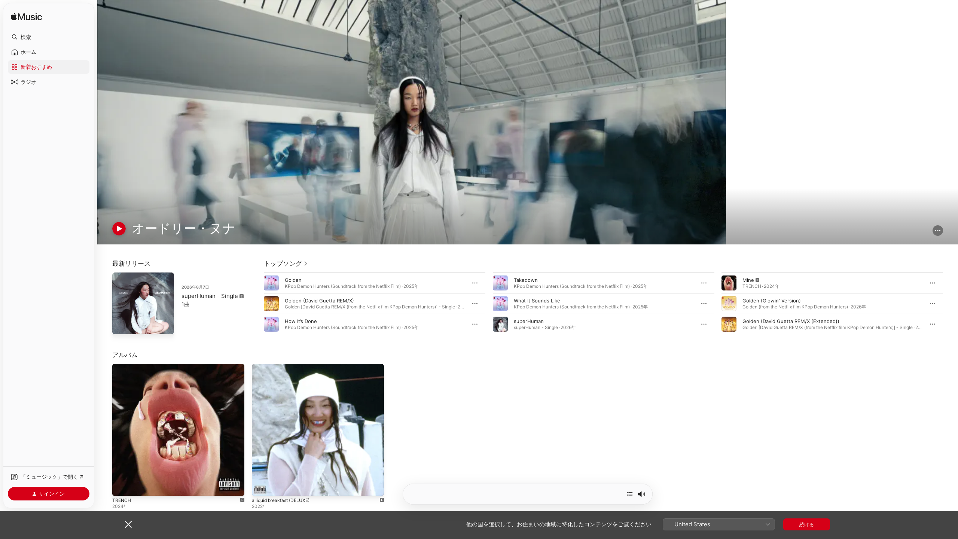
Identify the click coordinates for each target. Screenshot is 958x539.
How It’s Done (301, 321)
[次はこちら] (629, 494)
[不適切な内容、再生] (728, 282)
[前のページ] (256, 303)
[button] (48, 37)
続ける (806, 524)
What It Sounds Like (537, 301)
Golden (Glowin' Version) (771, 301)
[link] (286, 263)
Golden (293, 280)
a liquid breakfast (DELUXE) (284, 367)
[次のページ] (950, 303)
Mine (748, 280)
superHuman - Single (209, 295)
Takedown (526, 280)
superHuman (529, 321)
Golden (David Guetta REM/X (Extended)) (790, 321)
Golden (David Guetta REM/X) (319, 301)
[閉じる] (128, 524)
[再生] (119, 228)
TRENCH (122, 367)
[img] (26, 17)
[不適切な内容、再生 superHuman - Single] (121, 325)
